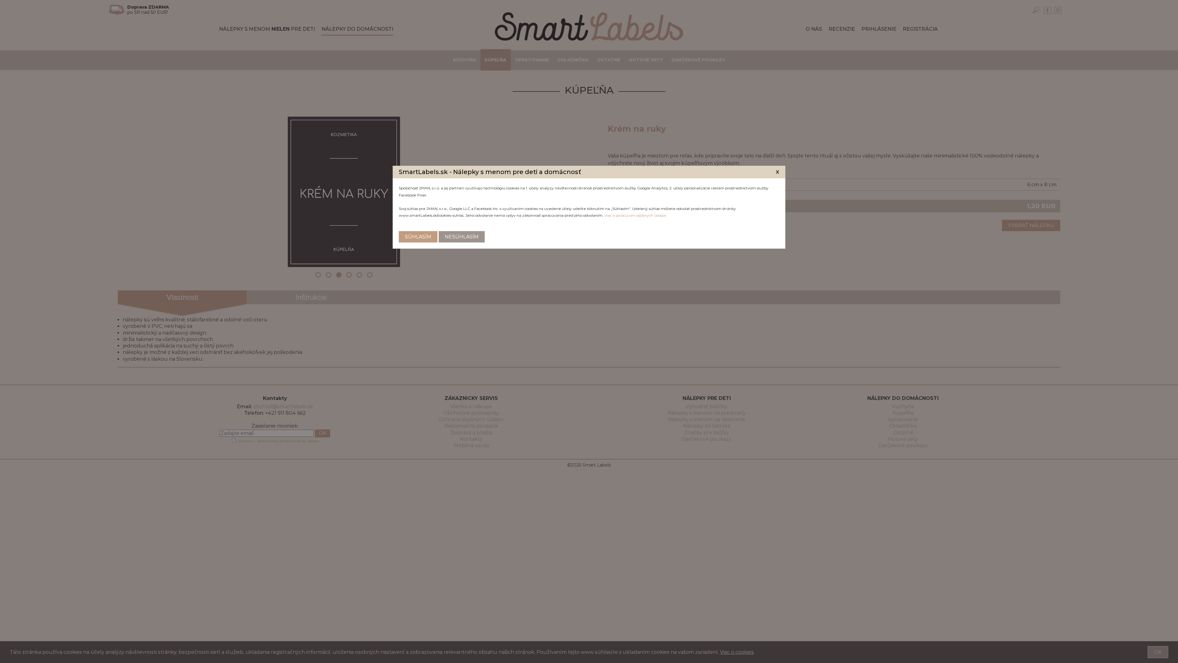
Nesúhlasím (462, 237)
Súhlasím (418, 237)
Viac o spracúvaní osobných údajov (635, 215)
